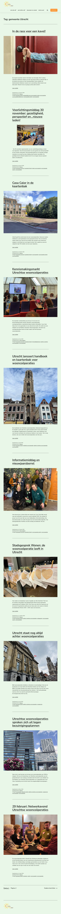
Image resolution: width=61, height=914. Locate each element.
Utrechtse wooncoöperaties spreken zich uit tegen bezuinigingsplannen (30, 722)
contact (54, 10)
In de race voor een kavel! (29, 31)
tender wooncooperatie (41, 95)
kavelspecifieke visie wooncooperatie (30, 95)
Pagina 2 (13, 888)
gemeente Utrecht (19, 95)
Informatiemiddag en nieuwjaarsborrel (26, 461)
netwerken (25, 876)
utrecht (29, 876)
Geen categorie (22, 340)
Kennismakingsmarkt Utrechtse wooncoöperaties (30, 270)
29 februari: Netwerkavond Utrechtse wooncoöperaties (30, 808)
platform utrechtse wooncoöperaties (40, 445)
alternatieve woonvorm (20, 168)
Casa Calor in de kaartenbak (23, 184)
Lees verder (15, 88)
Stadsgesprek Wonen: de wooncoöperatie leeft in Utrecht (28, 548)
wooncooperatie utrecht (27, 96)
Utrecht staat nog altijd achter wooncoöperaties (28, 634)
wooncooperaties (36, 96)
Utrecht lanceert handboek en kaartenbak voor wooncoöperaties (29, 359)
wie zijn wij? (13, 10)
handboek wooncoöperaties (28, 445)
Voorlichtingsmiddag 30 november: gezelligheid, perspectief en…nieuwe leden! (28, 115)
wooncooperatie (35, 254)
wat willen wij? (21, 10)
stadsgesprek (39, 618)
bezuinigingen (18, 791)
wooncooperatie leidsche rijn (17, 96)
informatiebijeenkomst (36, 341)
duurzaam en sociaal (32, 10)
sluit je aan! (41, 10)
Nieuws (21, 94)
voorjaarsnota (39, 704)
